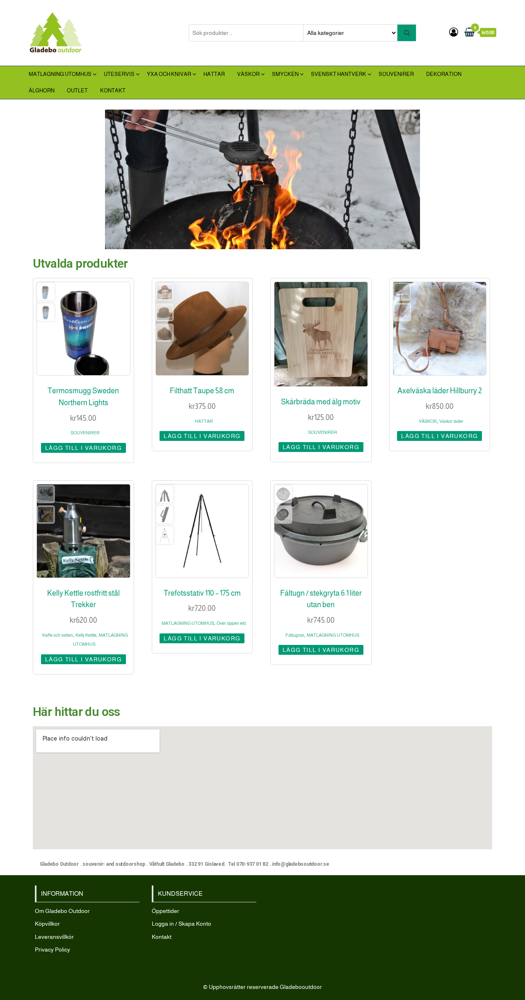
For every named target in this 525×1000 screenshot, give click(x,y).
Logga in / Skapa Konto (181, 923)
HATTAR (214, 74)
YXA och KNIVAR (169, 74)
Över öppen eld (231, 623)
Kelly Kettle (85, 635)
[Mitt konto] (453, 32)
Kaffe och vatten (57, 635)
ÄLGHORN (42, 90)
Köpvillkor (47, 923)
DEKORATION (443, 74)
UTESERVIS (119, 74)
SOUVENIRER (396, 74)
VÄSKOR (248, 74)
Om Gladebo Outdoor (62, 911)
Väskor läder (451, 421)
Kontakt (113, 90)
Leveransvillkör (54, 936)
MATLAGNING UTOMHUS (60, 74)
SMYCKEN (285, 74)
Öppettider (165, 911)
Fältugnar (294, 635)
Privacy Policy (52, 949)
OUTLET (77, 90)
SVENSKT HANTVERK (338, 74)
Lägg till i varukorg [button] (83, 448)
